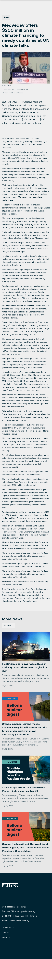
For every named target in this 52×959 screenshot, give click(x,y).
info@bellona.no (20, 907)
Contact (5, 932)
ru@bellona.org (22, 920)
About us (6, 937)
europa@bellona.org (26, 911)
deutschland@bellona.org (26, 916)
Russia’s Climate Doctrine (34, 322)
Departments (8, 927)
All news (7, 625)
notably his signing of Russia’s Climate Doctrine (23, 312)
